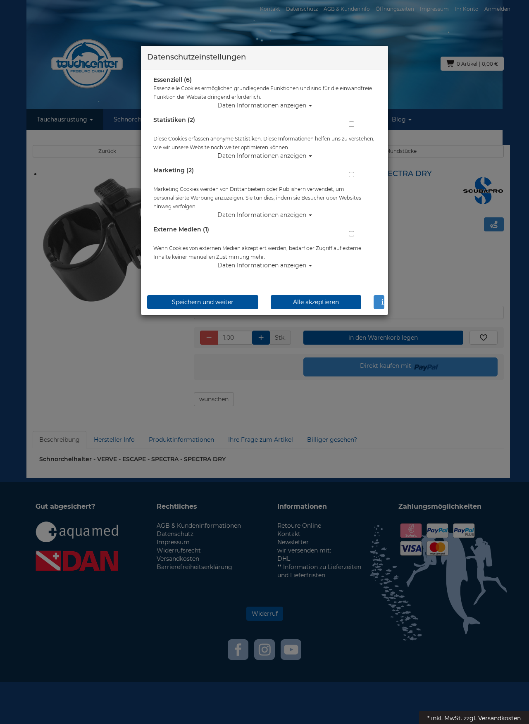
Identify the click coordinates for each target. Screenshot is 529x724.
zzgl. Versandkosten (492, 718)
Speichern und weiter (203, 302)
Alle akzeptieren (316, 302)
